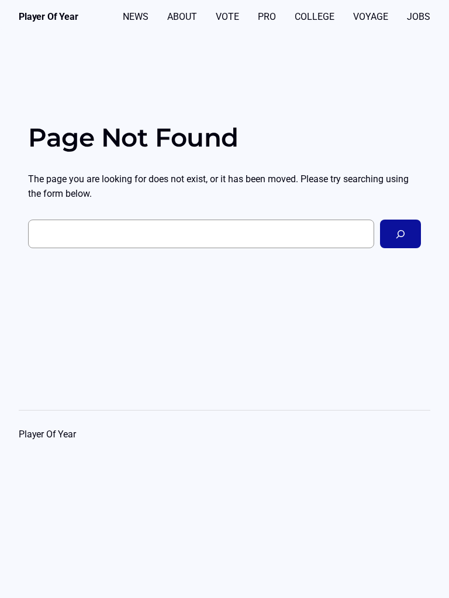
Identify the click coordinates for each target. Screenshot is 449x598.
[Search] (400, 234)
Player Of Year (48, 16)
